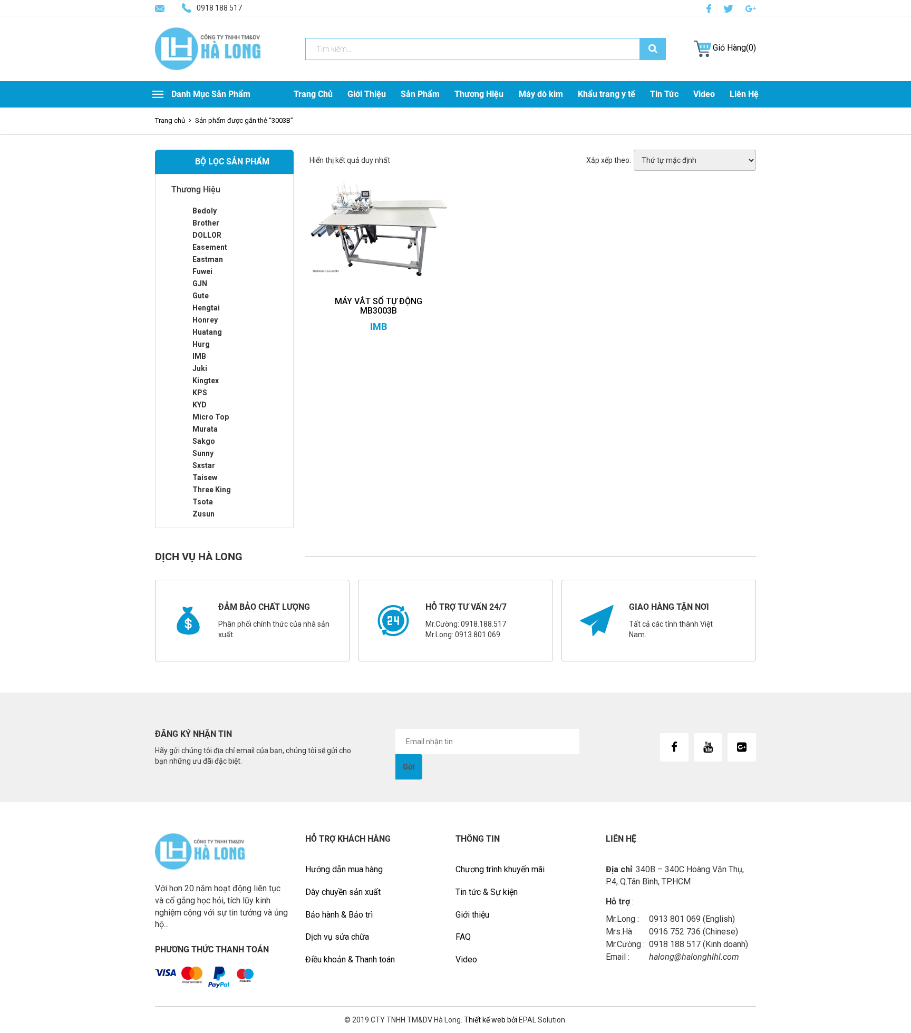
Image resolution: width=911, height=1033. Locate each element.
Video (704, 94)
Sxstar (203, 465)
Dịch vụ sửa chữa (337, 937)
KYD (199, 405)
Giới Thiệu (366, 94)
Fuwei (202, 271)
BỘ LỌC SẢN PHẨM (232, 162)
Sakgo (203, 441)
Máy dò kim (541, 94)
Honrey (205, 320)
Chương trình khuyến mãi (500, 869)
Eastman (207, 259)
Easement (209, 247)
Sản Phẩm (420, 94)
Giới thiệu (472, 915)
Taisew (204, 477)
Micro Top (210, 417)
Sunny (203, 453)
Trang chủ (170, 120)
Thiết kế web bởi (489, 1020)
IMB (199, 356)
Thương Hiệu (478, 94)
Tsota (202, 502)
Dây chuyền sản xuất (343, 892)
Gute (200, 295)
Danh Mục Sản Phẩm (210, 94)
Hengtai (206, 308)
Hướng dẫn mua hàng (344, 869)
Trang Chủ (313, 94)
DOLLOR (206, 235)
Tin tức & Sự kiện (487, 892)
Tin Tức (664, 94)
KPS (199, 392)
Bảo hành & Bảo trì (339, 915)
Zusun (203, 514)
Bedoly (204, 211)
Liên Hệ (744, 94)
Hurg (201, 344)
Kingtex (205, 380)
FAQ (463, 937)
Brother (205, 223)
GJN (199, 283)
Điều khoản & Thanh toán (350, 959)
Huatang (207, 332)
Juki (199, 368)
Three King (211, 489)
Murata (205, 429)
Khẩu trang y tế (606, 94)
